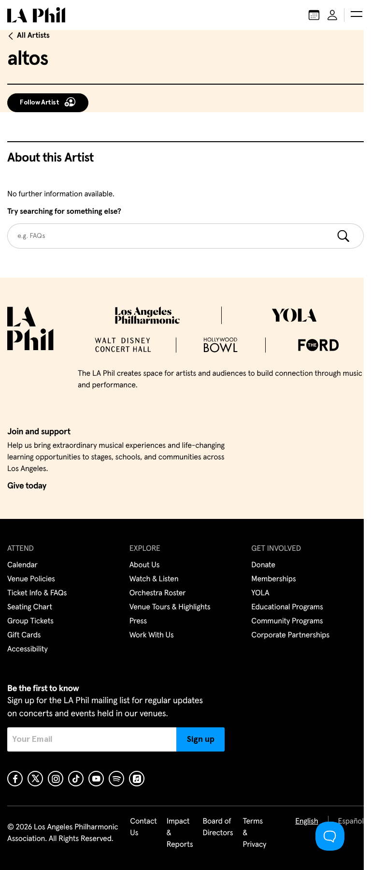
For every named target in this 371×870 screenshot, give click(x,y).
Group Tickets (30, 621)
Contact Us (143, 827)
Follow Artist (39, 102)
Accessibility (27, 649)
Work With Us (151, 635)
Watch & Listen (154, 579)
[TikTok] (76, 778)
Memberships (273, 579)
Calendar (22, 565)
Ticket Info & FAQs (37, 593)
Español (351, 822)
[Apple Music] (136, 778)
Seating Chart (29, 607)
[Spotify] (116, 778)
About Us (144, 565)
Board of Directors (217, 827)
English (306, 822)
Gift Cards (24, 635)
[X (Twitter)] (35, 778)
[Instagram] (55, 778)
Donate (263, 565)
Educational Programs (287, 607)
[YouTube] (96, 778)
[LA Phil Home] (36, 15)
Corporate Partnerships (290, 635)
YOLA (260, 593)
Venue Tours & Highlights (170, 607)
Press (138, 621)
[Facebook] (15, 778)
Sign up (200, 739)
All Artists (33, 36)
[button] (356, 15)
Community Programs (287, 621)
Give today (26, 486)
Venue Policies (31, 579)
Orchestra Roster (157, 593)
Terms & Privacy (255, 833)
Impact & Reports (180, 833)
